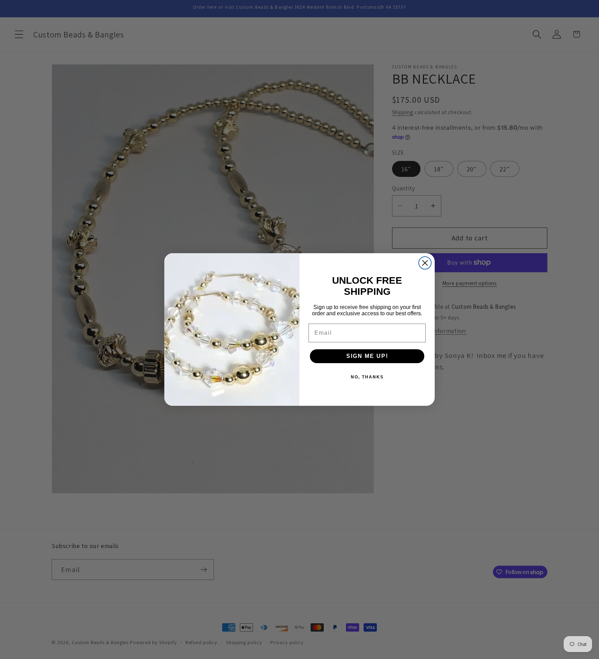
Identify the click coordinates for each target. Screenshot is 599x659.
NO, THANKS (367, 377)
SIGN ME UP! (367, 356)
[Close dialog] (425, 263)
